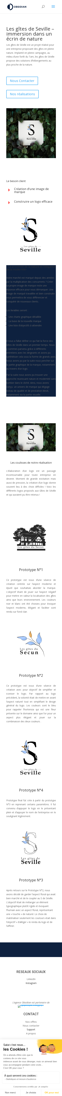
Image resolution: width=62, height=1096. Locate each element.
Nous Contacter (22, 80)
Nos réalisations (22, 94)
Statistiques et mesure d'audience (21, 1079)
